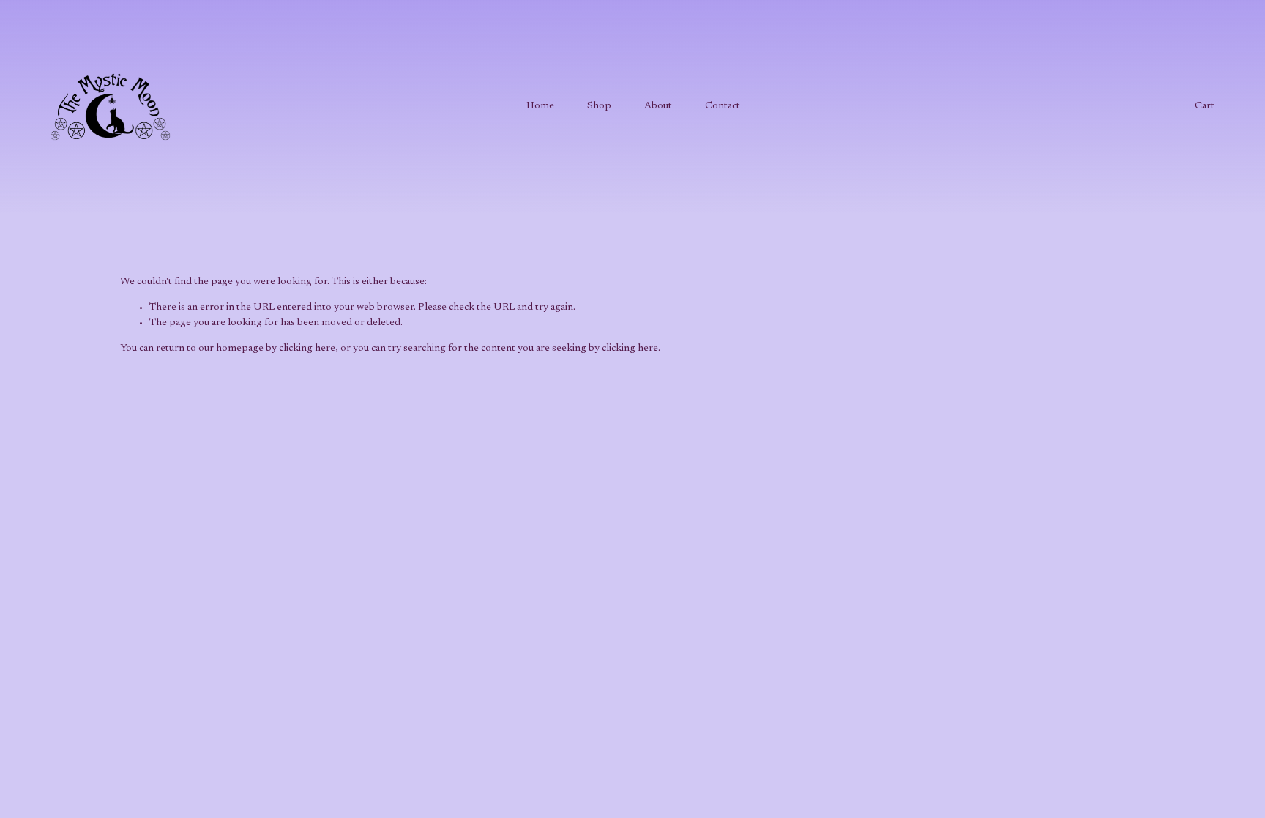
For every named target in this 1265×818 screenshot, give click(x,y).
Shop (599, 106)
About (658, 106)
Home (540, 106)
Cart (1204, 106)
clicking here (307, 348)
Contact (722, 106)
